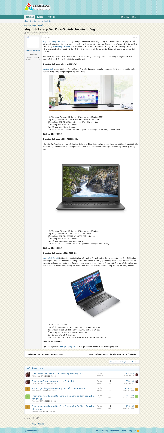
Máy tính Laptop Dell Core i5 (55, 41)
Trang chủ (132, 431)
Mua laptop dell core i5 (62, 46)
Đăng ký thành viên (45, 21)
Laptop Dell (48, 69)
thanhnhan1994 (37, 391)
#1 (137, 37)
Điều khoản (114, 431)
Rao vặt (53, 376)
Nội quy (105, 431)
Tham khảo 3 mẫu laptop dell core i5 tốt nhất (53, 381)
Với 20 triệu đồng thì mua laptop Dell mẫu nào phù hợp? (58, 388)
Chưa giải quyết (30, 21)
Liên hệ (98, 431)
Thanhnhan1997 (37, 401)
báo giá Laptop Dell (68, 346)
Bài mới (40, 17)
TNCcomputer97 (32, 33)
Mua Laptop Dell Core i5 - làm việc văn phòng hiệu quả (58, 373)
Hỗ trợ (123, 431)
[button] (45, 17)
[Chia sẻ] (134, 37)
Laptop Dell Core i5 (51, 258)
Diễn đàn (30, 17)
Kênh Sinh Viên (32, 431)
